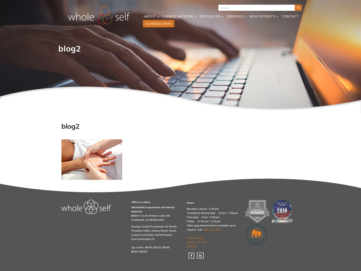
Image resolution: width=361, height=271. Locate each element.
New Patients (262, 16)
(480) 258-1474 (211, 229)
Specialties (210, 16)
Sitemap (192, 246)
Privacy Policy (195, 237)
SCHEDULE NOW (159, 24)
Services (235, 16)
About (150, 16)
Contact (290, 16)
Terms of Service (196, 242)
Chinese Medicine (178, 16)
